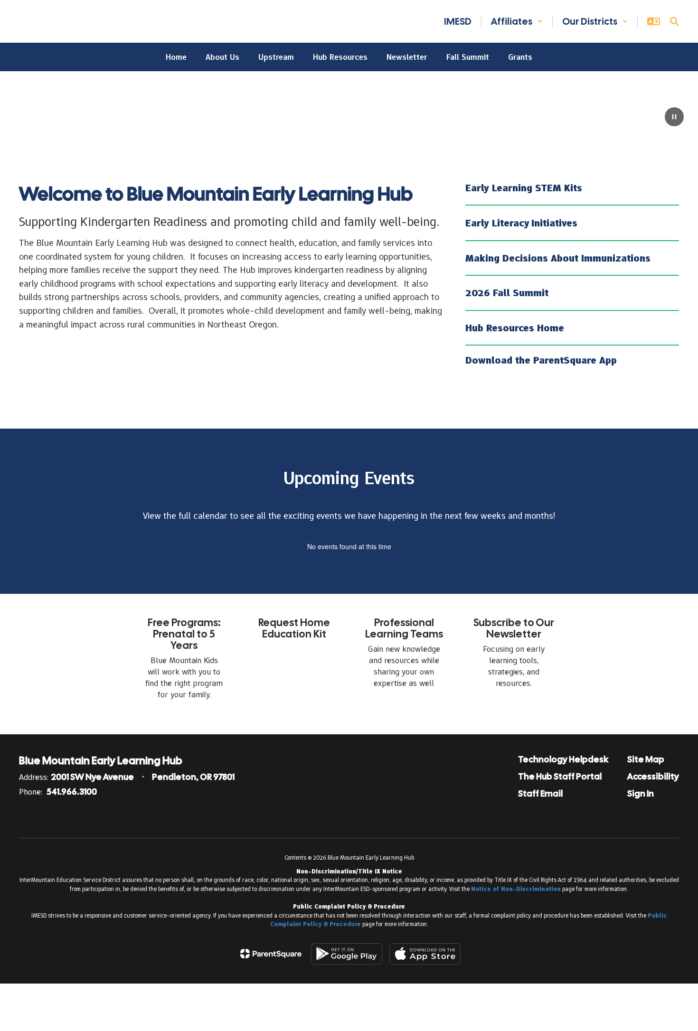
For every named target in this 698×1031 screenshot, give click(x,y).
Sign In (640, 793)
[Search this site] (674, 21)
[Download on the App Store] (425, 954)
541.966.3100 (72, 791)
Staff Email (540, 793)
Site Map (645, 759)
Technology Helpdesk (563, 759)
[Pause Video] (674, 117)
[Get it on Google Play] (346, 954)
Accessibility (653, 776)
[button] (517, 21)
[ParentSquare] (271, 954)
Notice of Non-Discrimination (516, 889)
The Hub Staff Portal (560, 776)
